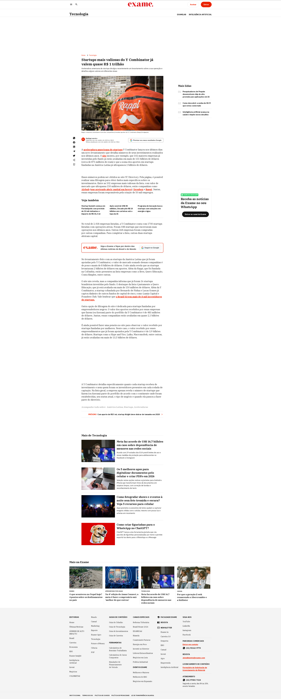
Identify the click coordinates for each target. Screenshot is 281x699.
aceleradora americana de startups (103, 149)
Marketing (95, 626)
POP (93, 652)
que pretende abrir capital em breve (111, 189)
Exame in (164, 632)
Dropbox (138, 189)
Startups (128, 407)
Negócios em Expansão (142, 681)
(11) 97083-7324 (193, 680)
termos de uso (87, 695)
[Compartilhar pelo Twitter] (74, 155)
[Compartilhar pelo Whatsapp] (74, 138)
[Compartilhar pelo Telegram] (74, 151)
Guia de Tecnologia (117, 627)
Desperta (164, 641)
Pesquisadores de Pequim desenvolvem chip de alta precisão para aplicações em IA (196, 94)
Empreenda (165, 663)
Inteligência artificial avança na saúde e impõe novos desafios (196, 113)
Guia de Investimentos (118, 631)
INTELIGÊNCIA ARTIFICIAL (200, 14)
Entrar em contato (190, 644)
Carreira (72, 643)
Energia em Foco (140, 644)
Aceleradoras (141, 407)
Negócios (73, 672)
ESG (71, 651)
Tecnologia (78, 14)
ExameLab (181, 14)
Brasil (71, 638)
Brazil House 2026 (140, 627)
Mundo (94, 617)
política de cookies (102, 695)
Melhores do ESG (140, 677)
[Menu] (71, 4)
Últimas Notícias (76, 627)
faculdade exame (169, 617)
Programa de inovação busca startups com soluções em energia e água (150, 208)
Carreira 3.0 (166, 636)
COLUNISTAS (74, 676)
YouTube (186, 621)
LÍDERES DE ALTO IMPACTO (76, 632)
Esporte (94, 630)
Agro (163, 658)
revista (164, 622)
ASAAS (120, 591)
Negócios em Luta (140, 657)
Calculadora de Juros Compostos (118, 656)
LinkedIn (186, 626)
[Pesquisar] (76, 4)
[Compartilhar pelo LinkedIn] (74, 146)
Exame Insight (75, 656)
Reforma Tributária (141, 622)
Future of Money (98, 643)
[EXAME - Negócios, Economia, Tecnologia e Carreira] (140, 4)
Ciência (94, 648)
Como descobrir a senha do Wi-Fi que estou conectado (197, 104)
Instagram (187, 630)
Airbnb (85, 189)
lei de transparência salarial (142, 695)
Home (83, 55)
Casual (94, 621)
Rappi (149, 189)
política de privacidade (120, 695)
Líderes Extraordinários (143, 653)
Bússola (136, 635)
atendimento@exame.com (194, 658)
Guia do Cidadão (116, 622)
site (104, 155)
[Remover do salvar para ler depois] (74, 164)
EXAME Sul (137, 631)
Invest (72, 667)
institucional (74, 695)
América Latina (115, 407)
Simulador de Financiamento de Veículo (115, 664)
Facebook (187, 635)
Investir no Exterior (141, 649)
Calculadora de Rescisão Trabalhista (118, 649)
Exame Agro (96, 635)
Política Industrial (140, 662)
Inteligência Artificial (74, 661)
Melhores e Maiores (141, 672)
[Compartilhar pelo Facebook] (74, 142)
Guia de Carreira (116, 635)
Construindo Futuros (141, 640)
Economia (73, 647)
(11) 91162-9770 (193, 648)
